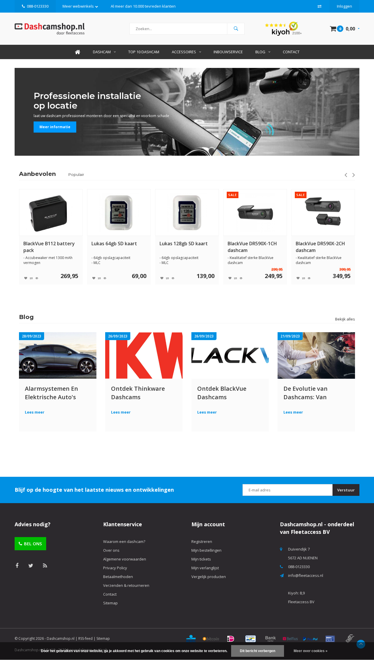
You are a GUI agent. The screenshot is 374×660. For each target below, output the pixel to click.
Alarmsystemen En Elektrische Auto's (51, 393)
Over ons (111, 550)
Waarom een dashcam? (124, 541)
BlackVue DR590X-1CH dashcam (184, 246)
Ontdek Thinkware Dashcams (138, 393)
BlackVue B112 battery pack (321, 246)
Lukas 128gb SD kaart (115, 243)
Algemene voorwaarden (124, 559)
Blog (260, 51)
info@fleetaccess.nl (305, 575)
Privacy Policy (115, 567)
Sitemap (110, 603)
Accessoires (184, 51)
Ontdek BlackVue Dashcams (221, 393)
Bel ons (33, 543)
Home (77, 52)
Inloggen (344, 6)
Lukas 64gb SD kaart (46, 243)
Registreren (201, 541)
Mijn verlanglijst (205, 567)
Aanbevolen (37, 173)
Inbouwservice (228, 51)
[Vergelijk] (319, 6)
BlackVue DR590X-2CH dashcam (252, 246)
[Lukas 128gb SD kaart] (119, 212)
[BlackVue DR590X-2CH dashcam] (255, 212)
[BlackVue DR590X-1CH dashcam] (187, 212)
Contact (291, 51)
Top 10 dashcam (143, 51)
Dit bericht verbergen (257, 651)
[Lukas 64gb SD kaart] (50, 212)
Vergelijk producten (208, 576)
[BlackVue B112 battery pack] (323, 212)
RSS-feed (85, 638)
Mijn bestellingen (206, 550)
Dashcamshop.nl (61, 638)
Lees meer (34, 412)
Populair (76, 174)
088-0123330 (38, 6)
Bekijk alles (345, 319)
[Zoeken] (236, 29)
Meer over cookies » (311, 651)
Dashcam (102, 51)
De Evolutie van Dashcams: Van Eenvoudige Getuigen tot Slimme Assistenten (313, 393)
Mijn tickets (201, 559)
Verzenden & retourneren (126, 585)
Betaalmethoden (118, 576)
